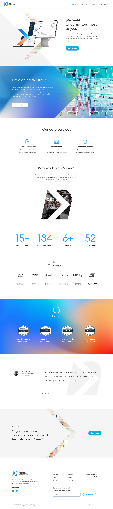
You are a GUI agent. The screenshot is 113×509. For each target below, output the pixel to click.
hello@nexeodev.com (92, 480)
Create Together (20, 105)
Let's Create (72, 48)
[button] (42, 393)
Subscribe (89, 494)
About (93, 4)
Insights (99, 4)
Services (81, 4)
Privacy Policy (87, 504)
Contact (106, 4)
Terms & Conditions (96, 504)
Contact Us (95, 433)
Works (87, 4)
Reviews (70, 474)
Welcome (73, 4)
